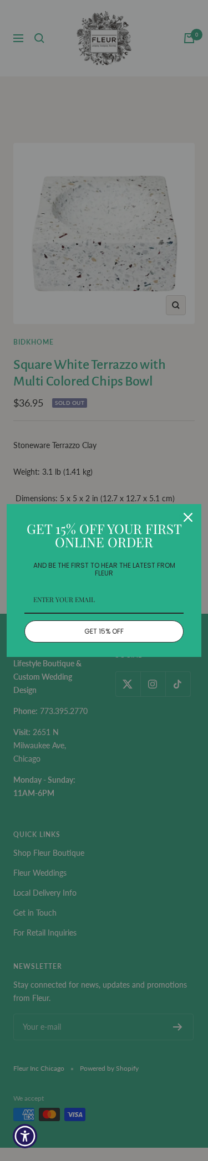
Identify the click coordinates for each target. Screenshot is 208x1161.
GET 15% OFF (104, 631)
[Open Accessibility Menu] (25, 1136)
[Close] (188, 517)
